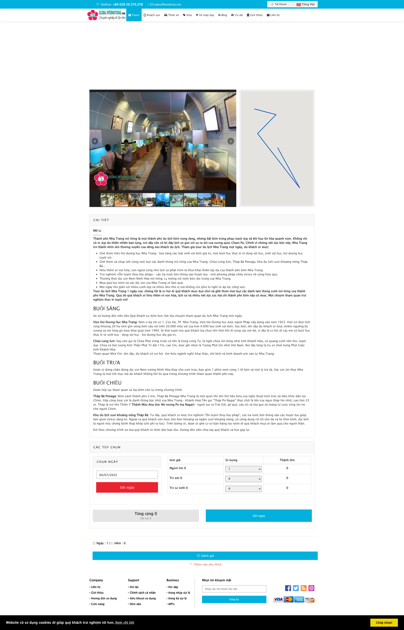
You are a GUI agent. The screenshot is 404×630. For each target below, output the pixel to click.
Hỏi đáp (173, 587)
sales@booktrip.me (167, 4)
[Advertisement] (202, 58)
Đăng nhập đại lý (179, 592)
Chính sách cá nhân (143, 592)
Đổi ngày (127, 487)
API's (171, 604)
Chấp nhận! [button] (384, 622)
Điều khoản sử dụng (143, 598)
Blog (224, 15)
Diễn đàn (135, 604)
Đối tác (134, 587)
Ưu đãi (238, 15)
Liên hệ (275, 15)
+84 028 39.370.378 (128, 4)
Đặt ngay (259, 515)
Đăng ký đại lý (177, 598)
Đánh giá (207, 555)
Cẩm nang (97, 604)
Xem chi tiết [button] (124, 623)
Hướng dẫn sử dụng (104, 598)
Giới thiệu (256, 15)
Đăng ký (234, 599)
